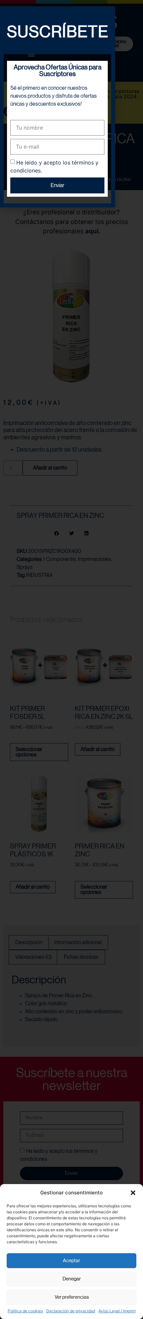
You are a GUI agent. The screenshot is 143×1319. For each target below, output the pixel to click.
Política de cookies (25, 1310)
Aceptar (71, 1260)
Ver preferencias (72, 1297)
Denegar (72, 1278)
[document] (71, 659)
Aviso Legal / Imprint (117, 1310)
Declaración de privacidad (70, 1310)
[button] (133, 1192)
